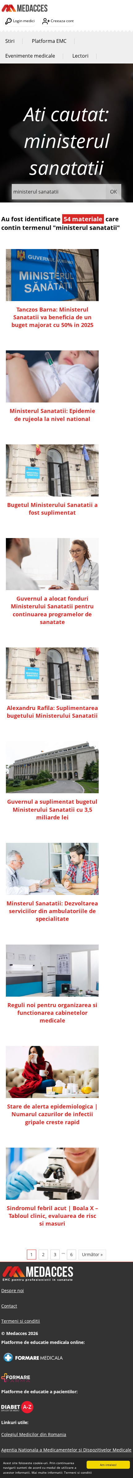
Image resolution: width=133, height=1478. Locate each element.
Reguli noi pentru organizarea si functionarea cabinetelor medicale (52, 1012)
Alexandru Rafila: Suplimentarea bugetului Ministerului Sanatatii (52, 711)
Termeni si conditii (78, 1472)
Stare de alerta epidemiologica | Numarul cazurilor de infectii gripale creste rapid (52, 1114)
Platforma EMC (49, 41)
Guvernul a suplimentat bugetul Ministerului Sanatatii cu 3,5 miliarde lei (52, 809)
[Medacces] (24, 3)
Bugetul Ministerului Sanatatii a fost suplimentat (52, 508)
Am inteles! (108, 1465)
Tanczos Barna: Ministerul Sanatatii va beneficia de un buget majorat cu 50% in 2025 (52, 317)
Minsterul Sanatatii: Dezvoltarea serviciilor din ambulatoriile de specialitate (52, 911)
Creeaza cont (62, 20)
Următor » (92, 1254)
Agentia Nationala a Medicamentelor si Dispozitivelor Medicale (66, 1450)
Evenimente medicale (30, 55)
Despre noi (12, 1290)
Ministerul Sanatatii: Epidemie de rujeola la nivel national (52, 414)
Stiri (10, 41)
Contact (9, 1306)
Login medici (23, 20)
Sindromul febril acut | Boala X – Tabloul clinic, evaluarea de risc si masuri (52, 1215)
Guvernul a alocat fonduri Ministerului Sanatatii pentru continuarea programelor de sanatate (52, 610)
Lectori (80, 55)
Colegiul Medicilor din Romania (33, 1434)
